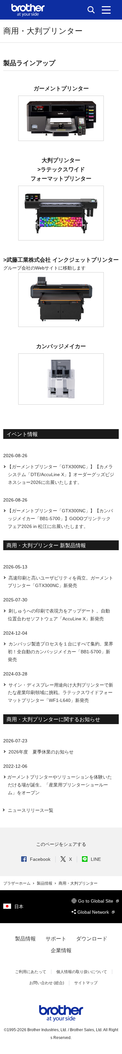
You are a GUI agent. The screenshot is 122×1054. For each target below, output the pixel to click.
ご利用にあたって (30, 971)
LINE (96, 859)
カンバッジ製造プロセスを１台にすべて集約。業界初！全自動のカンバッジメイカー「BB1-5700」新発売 (60, 651)
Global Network (93, 912)
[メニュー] (106, 10)
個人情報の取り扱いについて (81, 971)
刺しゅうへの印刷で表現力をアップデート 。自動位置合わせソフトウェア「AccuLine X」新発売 (58, 614)
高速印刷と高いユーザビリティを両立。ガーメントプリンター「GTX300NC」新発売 (60, 581)
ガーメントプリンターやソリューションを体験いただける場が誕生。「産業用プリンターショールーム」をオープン (59, 784)
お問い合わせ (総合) (46, 983)
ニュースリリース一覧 (30, 810)
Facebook (40, 859)
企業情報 (61, 950)
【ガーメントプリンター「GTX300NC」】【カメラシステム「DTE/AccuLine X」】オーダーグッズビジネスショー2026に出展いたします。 (60, 474)
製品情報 (45, 883)
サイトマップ (86, 983)
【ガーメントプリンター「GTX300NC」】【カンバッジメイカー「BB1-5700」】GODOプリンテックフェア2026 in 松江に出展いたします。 (60, 518)
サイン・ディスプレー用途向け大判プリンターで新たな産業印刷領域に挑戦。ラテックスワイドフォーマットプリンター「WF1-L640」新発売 (60, 692)
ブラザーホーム (17, 883)
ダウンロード (91, 938)
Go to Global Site (96, 901)
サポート (56, 938)
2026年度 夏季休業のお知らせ (40, 751)
